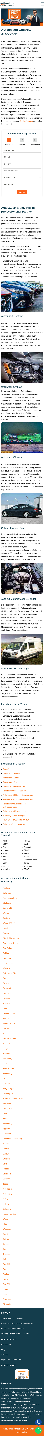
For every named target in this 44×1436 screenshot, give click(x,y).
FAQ (3, 1350)
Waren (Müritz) (9, 923)
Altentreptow (8, 1094)
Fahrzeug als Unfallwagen (14, 816)
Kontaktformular (26, 121)
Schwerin (7, 893)
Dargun (6, 1154)
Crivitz (5, 1114)
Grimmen (7, 993)
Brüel (5, 1259)
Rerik (5, 1269)
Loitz (5, 1164)
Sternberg (7, 1174)
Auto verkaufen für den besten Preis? (18, 799)
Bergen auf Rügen (10, 943)
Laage (5, 1049)
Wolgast (6, 968)
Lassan (6, 1294)
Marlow (6, 1144)
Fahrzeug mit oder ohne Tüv (14, 791)
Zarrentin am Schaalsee (13, 1099)
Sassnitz (6, 998)
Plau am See (8, 1068)
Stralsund (7, 903)
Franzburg (7, 1299)
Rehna (6, 1204)
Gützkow (6, 1239)
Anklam (6, 953)
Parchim (6, 933)
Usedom (6, 1289)
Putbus (6, 1149)
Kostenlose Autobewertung (12, 1329)
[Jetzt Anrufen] (38, 1422)
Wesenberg (8, 1229)
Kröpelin (6, 1119)
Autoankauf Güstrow (11, 773)
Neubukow (7, 1194)
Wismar (6, 913)
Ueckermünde (9, 1013)
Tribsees (6, 1254)
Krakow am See (9, 1214)
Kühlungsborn (9, 1023)
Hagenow (7, 958)
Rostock (6, 888)
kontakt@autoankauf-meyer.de (20, 1324)
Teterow (6, 1018)
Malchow (6, 1043)
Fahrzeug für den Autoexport (15, 824)
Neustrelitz (7, 928)
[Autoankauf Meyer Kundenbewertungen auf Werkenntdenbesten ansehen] (22, 1374)
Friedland (7, 1053)
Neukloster (7, 1189)
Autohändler (8, 769)
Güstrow (6, 918)
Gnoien (6, 1249)
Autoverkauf (6, 1345)
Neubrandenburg (10, 898)
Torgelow (7, 1003)
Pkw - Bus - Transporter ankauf (16, 820)
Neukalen (7, 1279)
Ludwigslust (8, 963)
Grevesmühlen (9, 983)
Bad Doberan (8, 948)
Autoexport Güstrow (11, 778)
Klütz (5, 1224)
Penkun (6, 1274)
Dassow (6, 1179)
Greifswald (7, 908)
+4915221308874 (15, 1319)
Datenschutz (17, 1360)
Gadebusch (8, 1084)
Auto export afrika (10, 782)
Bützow (6, 1028)
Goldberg (7, 1209)
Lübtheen (7, 1134)
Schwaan (7, 1104)
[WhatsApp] (38, 1430)
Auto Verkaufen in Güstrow (14, 787)
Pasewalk (7, 988)
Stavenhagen (8, 1074)
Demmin (6, 978)
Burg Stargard (9, 1089)
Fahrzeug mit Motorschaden (14, 811)
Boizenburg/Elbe (10, 973)
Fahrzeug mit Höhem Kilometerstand (18, 795)
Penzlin (6, 1169)
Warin (5, 1219)
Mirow (5, 1199)
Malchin (6, 1033)
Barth (5, 1008)
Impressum (5, 1360)
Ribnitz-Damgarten (11, 938)
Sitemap (4, 1355)
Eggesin (6, 1129)
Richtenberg (8, 1304)
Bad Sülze (7, 1284)
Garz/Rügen (8, 1264)
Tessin (5, 1184)
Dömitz (6, 1234)
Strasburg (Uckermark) (12, 1139)
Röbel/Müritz (8, 1109)
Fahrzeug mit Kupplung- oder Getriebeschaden (15, 805)
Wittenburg (7, 1058)
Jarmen (6, 1244)
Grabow (6, 1079)
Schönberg (7, 1124)
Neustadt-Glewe (9, 1038)
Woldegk (6, 1159)
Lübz (5, 1063)
